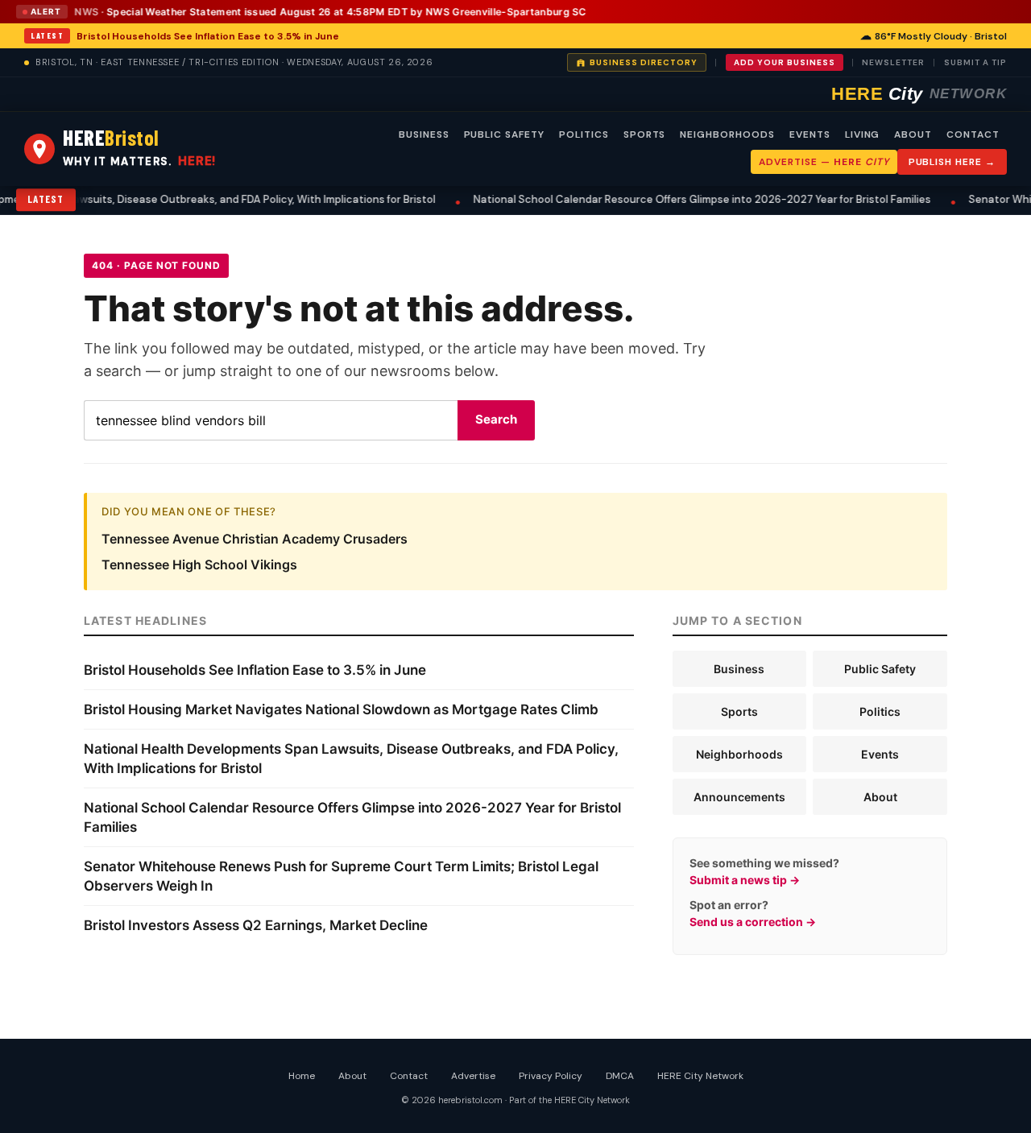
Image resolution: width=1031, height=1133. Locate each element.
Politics (880, 711)
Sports (739, 711)
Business (739, 669)
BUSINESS (424, 134)
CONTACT (973, 134)
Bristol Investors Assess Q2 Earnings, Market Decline (256, 925)
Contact (409, 1075)
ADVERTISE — (823, 161)
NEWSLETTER (893, 62)
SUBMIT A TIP (975, 62)
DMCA (620, 1075)
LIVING (862, 134)
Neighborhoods (739, 754)
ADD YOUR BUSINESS (784, 62)
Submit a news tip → (744, 880)
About (880, 797)
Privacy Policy (550, 1075)
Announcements (739, 797)
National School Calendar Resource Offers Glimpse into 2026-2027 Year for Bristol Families (631, 199)
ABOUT (913, 134)
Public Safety (880, 669)
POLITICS (584, 134)
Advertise (473, 1075)
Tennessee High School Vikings (199, 564)
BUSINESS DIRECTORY (644, 62)
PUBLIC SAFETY (504, 134)
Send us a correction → (752, 921)
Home (301, 1075)
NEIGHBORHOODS (727, 134)
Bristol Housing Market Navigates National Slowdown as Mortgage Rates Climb (341, 709)
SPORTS (644, 134)
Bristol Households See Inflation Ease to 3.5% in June (208, 36)
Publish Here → (952, 161)
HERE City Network (700, 1075)
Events (880, 754)
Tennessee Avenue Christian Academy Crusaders (254, 539)
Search (496, 419)
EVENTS (809, 134)
